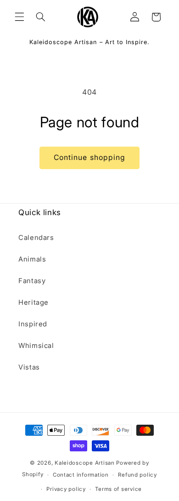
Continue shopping (89, 157)
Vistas (29, 367)
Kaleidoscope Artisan (85, 463)
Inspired (32, 324)
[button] (19, 17)
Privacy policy (65, 489)
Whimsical (36, 346)
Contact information (81, 475)
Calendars (36, 237)
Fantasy (31, 281)
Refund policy (137, 475)
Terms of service (118, 489)
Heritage (33, 302)
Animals (32, 259)
